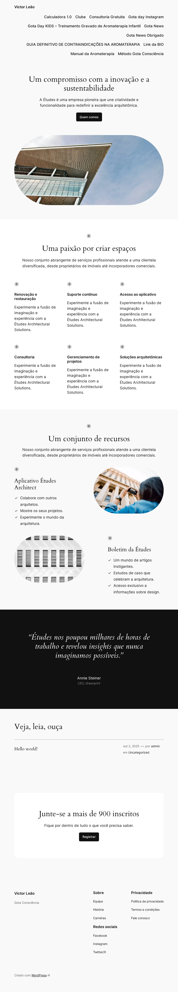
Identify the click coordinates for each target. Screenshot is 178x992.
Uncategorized (138, 752)
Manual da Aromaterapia (92, 54)
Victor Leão (24, 7)
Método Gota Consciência (141, 54)
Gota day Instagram (146, 17)
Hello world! (26, 749)
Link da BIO (153, 44)
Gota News (154, 26)
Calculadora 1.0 (58, 17)
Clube (80, 17)
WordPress (39, 975)
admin (155, 746)
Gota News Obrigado (145, 35)
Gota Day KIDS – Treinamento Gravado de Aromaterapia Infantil (84, 26)
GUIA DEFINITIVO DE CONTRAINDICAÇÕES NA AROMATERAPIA (83, 44)
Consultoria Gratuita (107, 17)
